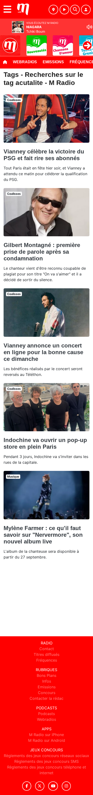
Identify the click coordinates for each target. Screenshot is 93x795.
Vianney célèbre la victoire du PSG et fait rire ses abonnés (44, 154)
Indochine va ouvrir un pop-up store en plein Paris (45, 443)
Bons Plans (46, 675)
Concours (46, 692)
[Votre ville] (53, 9)
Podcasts (46, 713)
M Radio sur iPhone (46, 734)
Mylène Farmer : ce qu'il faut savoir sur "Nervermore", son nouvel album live (43, 535)
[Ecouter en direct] (64, 9)
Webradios (25, 62)
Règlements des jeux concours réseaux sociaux (46, 755)
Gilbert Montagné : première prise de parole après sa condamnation (42, 252)
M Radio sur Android (46, 740)
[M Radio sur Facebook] (26, 786)
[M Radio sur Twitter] (39, 786)
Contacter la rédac (46, 698)
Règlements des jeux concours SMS (46, 761)
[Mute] (89, 27)
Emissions (53, 62)
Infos (46, 681)
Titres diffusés (46, 654)
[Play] (6, 42)
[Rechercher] (75, 9)
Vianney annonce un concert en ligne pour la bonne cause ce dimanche (43, 352)
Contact (46, 648)
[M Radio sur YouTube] (53, 786)
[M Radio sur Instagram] (66, 786)
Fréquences (46, 660)
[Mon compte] (86, 9)
